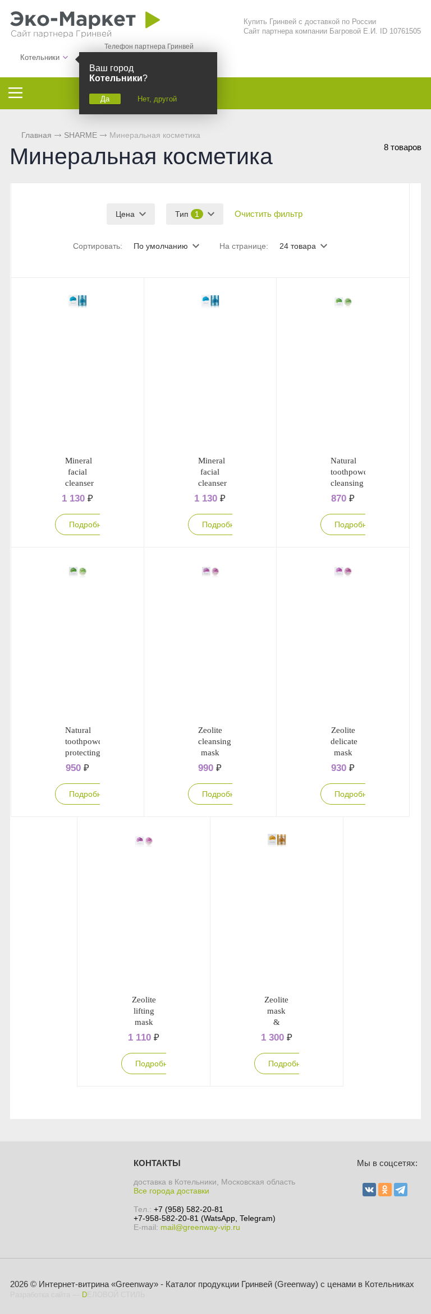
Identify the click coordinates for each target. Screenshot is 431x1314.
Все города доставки (171, 1190)
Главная (36, 135)
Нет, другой (157, 99)
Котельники (39, 57)
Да (104, 99)
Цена (125, 214)
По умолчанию (161, 246)
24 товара (297, 246)
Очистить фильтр (268, 214)
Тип (187, 214)
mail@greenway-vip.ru (200, 1227)
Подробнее (90, 524)
